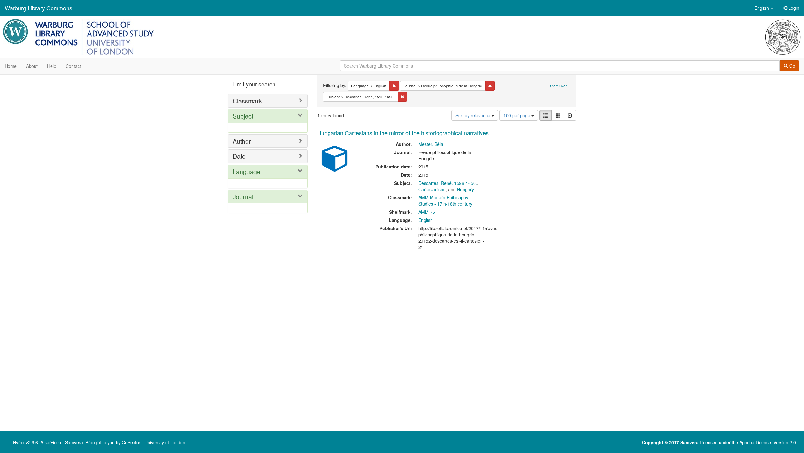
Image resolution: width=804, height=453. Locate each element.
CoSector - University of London (153, 442)
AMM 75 (426, 212)
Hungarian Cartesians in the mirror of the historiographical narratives (403, 133)
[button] (764, 8)
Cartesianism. (432, 189)
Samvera (74, 442)
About (32, 66)
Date (239, 156)
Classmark (247, 100)
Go (791, 66)
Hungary (465, 189)
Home (11, 66)
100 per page (517, 115)
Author (242, 141)
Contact (73, 66)
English (425, 220)
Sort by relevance (473, 115)
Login (793, 8)
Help (51, 66)
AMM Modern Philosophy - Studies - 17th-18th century (445, 200)
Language (246, 171)
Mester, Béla (430, 144)
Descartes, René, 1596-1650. (447, 183)
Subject (243, 115)
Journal (243, 196)
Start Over (558, 85)
